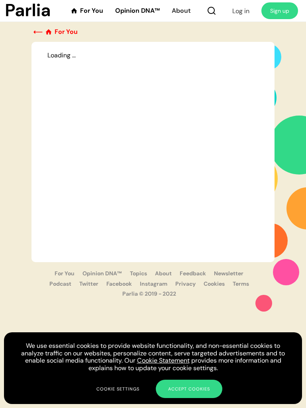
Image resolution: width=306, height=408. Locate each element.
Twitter (88, 283)
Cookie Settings (117, 389)
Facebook (119, 283)
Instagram (153, 283)
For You (65, 273)
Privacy (185, 283)
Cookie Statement (163, 360)
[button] (211, 11)
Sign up (279, 10)
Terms (241, 283)
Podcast (60, 283)
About (181, 10)
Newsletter (228, 273)
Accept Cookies (189, 389)
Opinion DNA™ (137, 10)
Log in (240, 11)
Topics (138, 273)
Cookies (214, 283)
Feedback (193, 273)
